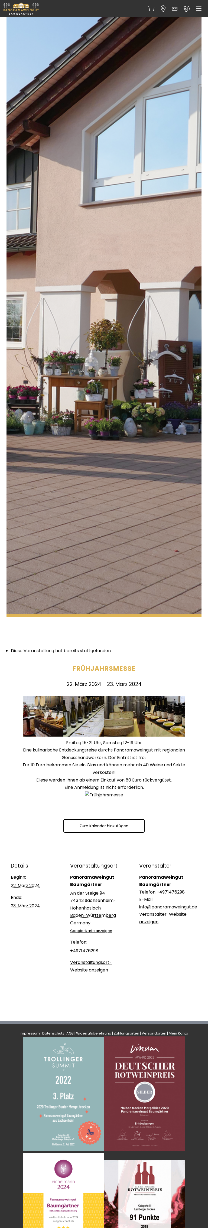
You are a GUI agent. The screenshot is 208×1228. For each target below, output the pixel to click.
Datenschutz (53, 1033)
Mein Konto (178, 1033)
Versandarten (154, 1033)
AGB (70, 1033)
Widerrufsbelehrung (93, 1033)
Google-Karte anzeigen (91, 930)
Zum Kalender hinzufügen (104, 826)
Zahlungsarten (126, 1033)
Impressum (30, 1033)
